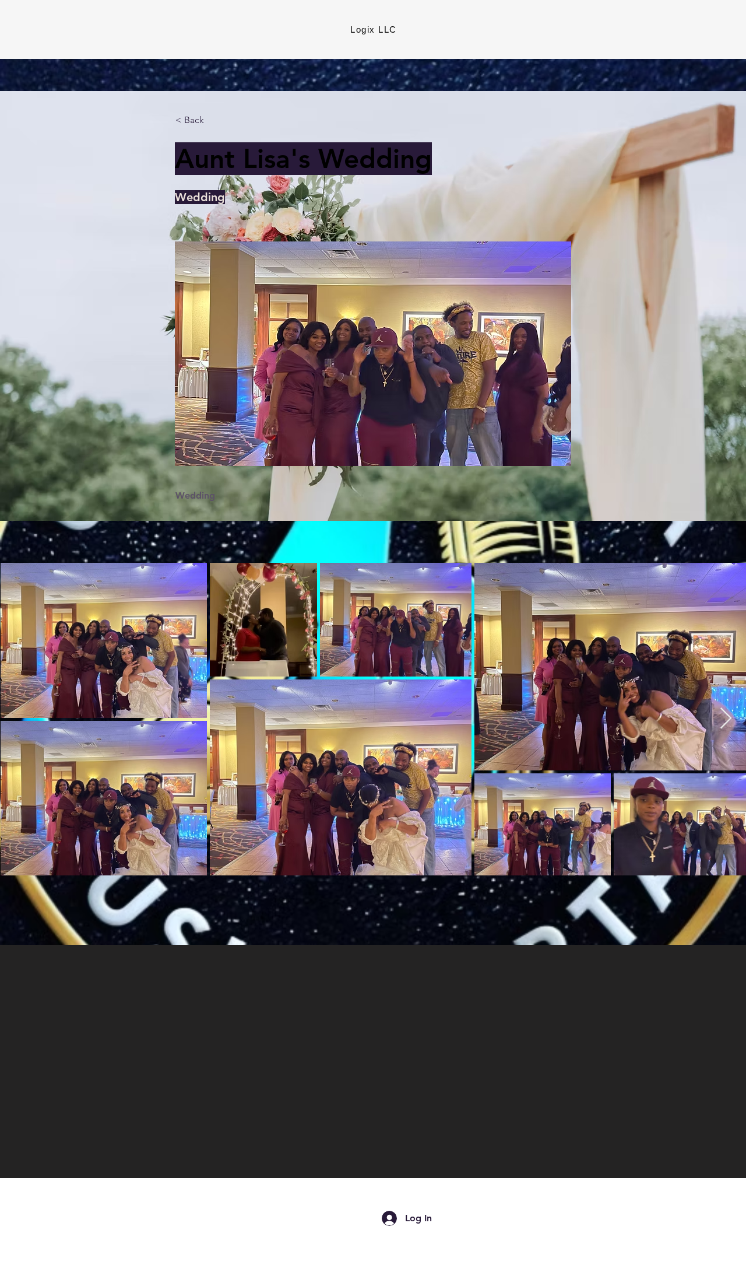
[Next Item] (726, 718)
